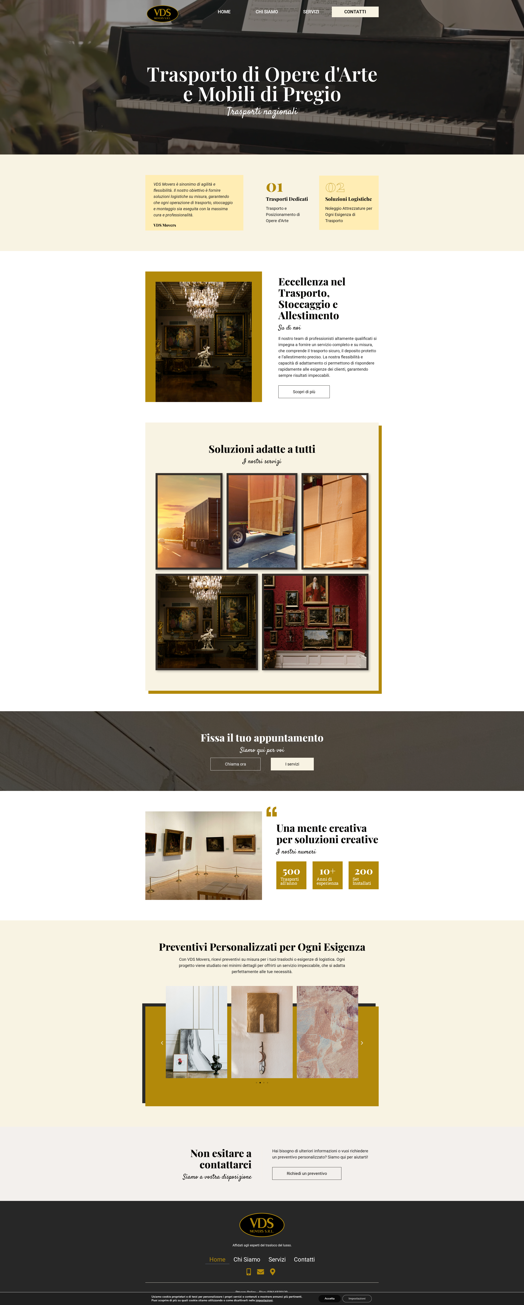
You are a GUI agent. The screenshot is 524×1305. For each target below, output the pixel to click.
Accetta (330, 1298)
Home (224, 11)
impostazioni (264, 1300)
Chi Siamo (267, 11)
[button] (162, 1043)
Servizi (311, 11)
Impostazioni (357, 1298)
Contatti (355, 11)
